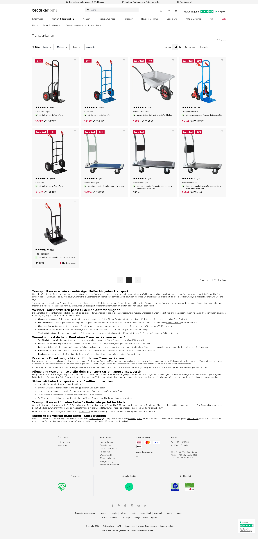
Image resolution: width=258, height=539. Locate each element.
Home (35, 25)
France (178, 513)
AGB (119, 526)
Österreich (103, 513)
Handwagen (102, 333)
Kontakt (174, 437)
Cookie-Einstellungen (147, 526)
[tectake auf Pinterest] (119, 505)
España (169, 513)
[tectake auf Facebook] (112, 505)
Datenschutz (108, 526)
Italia (104, 517)
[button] (47, 47)
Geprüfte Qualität (129, 476)
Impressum (130, 526)
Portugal (126, 517)
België (114, 513)
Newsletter (62, 445)
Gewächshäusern (183, 363)
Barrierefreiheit (167, 526)
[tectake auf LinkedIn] (145, 506)
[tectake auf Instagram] (132, 505)
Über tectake (63, 437)
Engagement (75, 476)
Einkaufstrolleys (96, 418)
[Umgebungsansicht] (180, 47)
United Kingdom (150, 517)
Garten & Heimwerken (52, 25)
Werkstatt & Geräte (74, 25)
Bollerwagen (86, 333)
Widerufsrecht (106, 455)
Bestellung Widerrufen (109, 464)
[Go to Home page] (45, 10)
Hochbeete (97, 363)
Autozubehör (192, 418)
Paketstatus (105, 451)
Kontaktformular (181, 445)
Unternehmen (64, 442)
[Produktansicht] (175, 47)
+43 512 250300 (181, 442)
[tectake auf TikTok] (125, 505)
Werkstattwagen (173, 322)
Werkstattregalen (207, 361)
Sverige (137, 517)
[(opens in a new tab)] (129, 487)
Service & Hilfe (105, 437)
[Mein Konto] (161, 11)
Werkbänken (84, 411)
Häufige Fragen (106, 442)
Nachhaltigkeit (185, 476)
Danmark (158, 513)
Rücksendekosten (107, 458)
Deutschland (145, 513)
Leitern (59, 398)
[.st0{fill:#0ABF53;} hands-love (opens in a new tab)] (62, 487)
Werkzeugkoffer (177, 361)
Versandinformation (108, 448)
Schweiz (123, 513)
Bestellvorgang (106, 445)
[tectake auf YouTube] (138, 506)
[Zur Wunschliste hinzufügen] (75, 60)
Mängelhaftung (106, 461)
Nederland (114, 517)
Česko (133, 513)
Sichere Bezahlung (143, 437)
